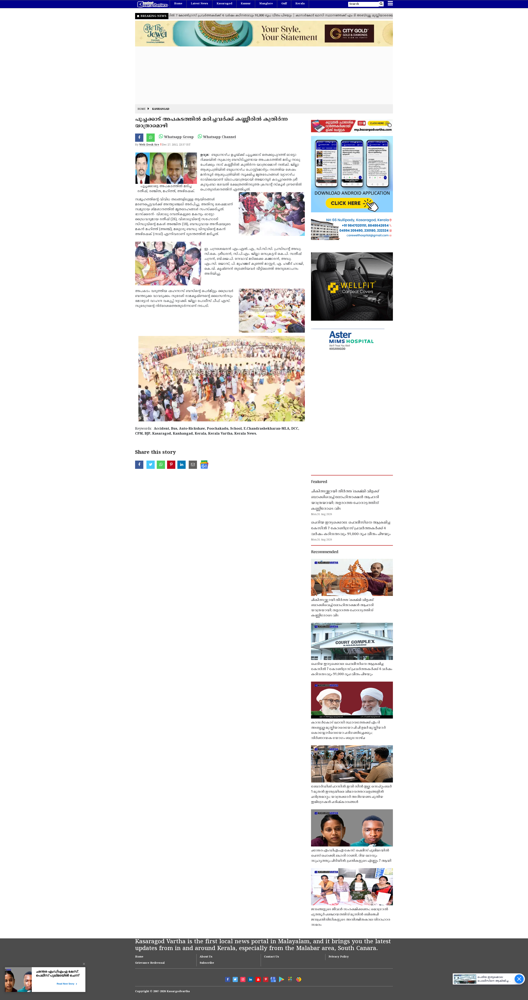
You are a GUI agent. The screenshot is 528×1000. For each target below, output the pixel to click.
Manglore (266, 3)
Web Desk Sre (149, 145)
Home (178, 3)
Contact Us (271, 957)
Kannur (246, 3)
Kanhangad (160, 109)
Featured (319, 482)
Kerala (300, 3)
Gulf (284, 3)
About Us (206, 957)
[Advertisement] (259, 75)
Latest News (199, 3)
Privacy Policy (339, 957)
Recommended (324, 552)
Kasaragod (224, 3)
